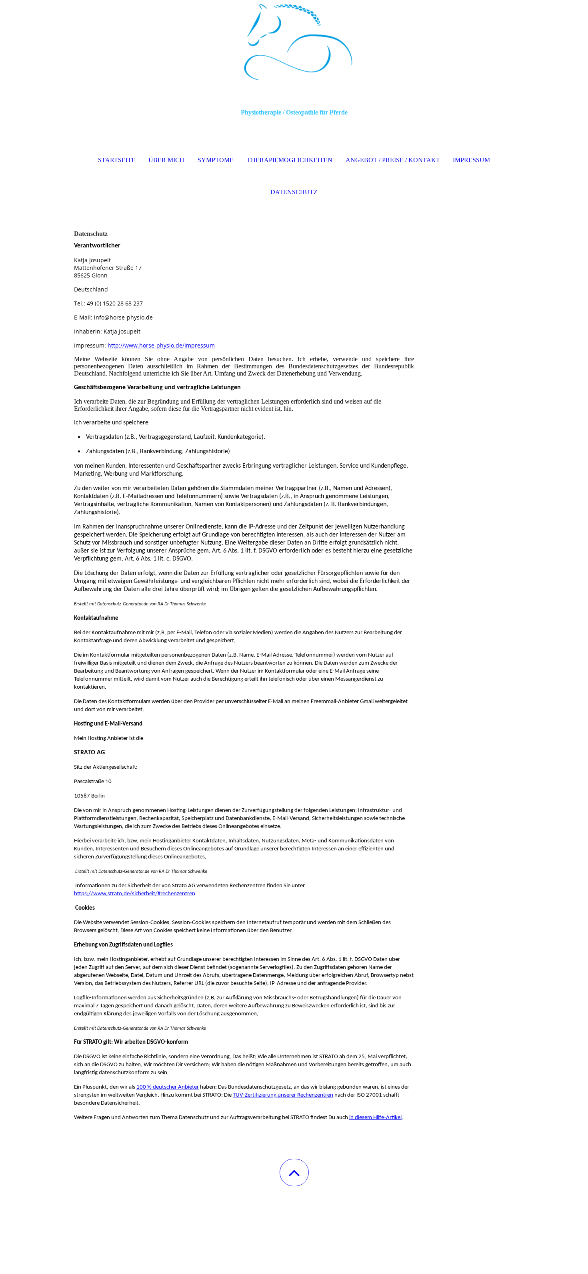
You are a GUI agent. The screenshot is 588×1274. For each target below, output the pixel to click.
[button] (294, 1172)
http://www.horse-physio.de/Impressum (161, 345)
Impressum (471, 160)
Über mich (166, 160)
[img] (294, 40)
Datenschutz (294, 192)
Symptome (216, 160)
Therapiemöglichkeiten (289, 160)
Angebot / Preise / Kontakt (393, 160)
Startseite (117, 160)
